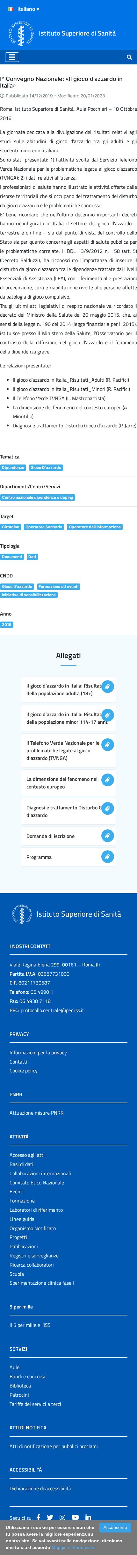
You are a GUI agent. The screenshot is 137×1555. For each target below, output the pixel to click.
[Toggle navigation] (12, 57)
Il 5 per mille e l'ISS (30, 1325)
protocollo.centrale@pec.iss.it (52, 1010)
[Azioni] (11, 9)
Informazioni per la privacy (38, 1052)
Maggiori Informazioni (73, 1547)
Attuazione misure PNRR (37, 1113)
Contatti (18, 1061)
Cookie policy (24, 1070)
